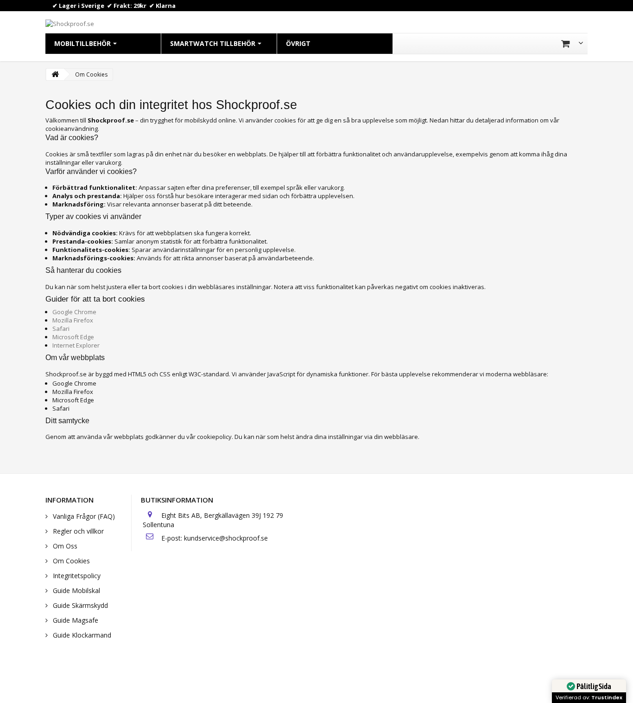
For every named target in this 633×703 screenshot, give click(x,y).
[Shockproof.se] (69, 23)
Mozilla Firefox (72, 320)
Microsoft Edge (73, 337)
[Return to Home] (55, 74)
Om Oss (64, 546)
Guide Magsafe (74, 620)
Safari (61, 328)
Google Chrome (74, 312)
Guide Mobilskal (75, 590)
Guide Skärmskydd (79, 605)
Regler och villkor (77, 531)
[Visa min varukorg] (572, 43)
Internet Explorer (76, 345)
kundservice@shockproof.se (226, 538)
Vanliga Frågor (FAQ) (83, 516)
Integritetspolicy (76, 575)
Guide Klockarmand (81, 635)
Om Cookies (70, 560)
